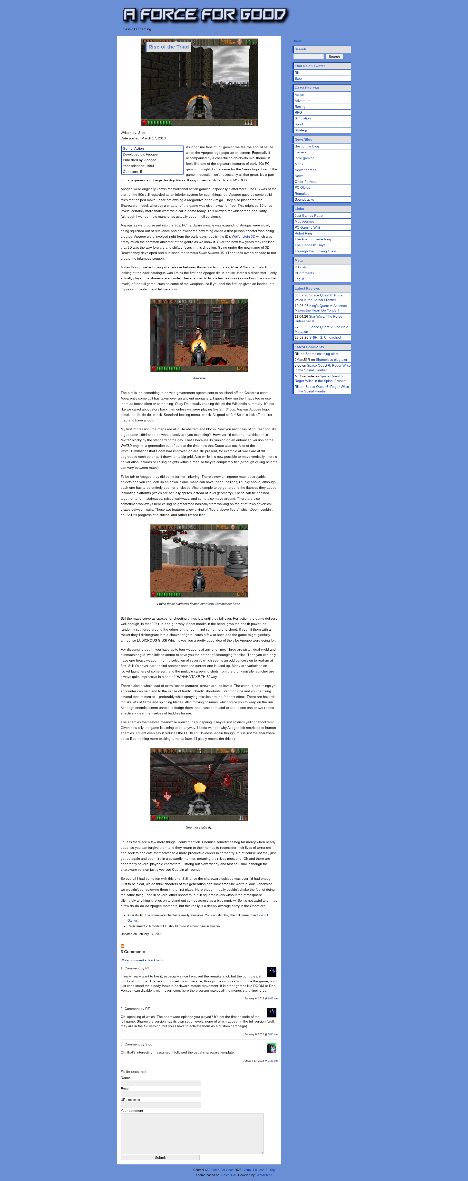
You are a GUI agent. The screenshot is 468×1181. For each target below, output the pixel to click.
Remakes (302, 193)
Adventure (303, 101)
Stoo (298, 78)
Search (300, 49)
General (301, 152)
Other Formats (306, 182)
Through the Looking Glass (316, 251)
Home (297, 41)
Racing (300, 106)
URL (130, 1100)
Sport (299, 124)
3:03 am (273, 1034)
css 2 (263, 1170)
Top (272, 1170)
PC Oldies (302, 187)
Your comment (132, 1111)
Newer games (305, 170)
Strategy (301, 130)
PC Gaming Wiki (307, 227)
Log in (299, 279)
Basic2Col (228, 1175)
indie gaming (304, 158)
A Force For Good (221, 1170)
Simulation (303, 118)
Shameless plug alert (321, 354)
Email (125, 1089)
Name (125, 1077)
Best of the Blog (307, 146)
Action (299, 95)
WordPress (264, 1175)
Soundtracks (304, 199)
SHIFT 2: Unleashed (325, 337)
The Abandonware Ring (313, 239)
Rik (297, 73)
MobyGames (304, 221)
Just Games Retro (309, 215)
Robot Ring (303, 233)
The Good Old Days (310, 245)
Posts (302, 267)
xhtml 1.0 (250, 1170)
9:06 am (273, 998)
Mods (299, 164)
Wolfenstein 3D (243, 236)
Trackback (155, 960)
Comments (305, 273)
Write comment (132, 960)
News (299, 176)
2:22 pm (273, 1060)
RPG (298, 112)
